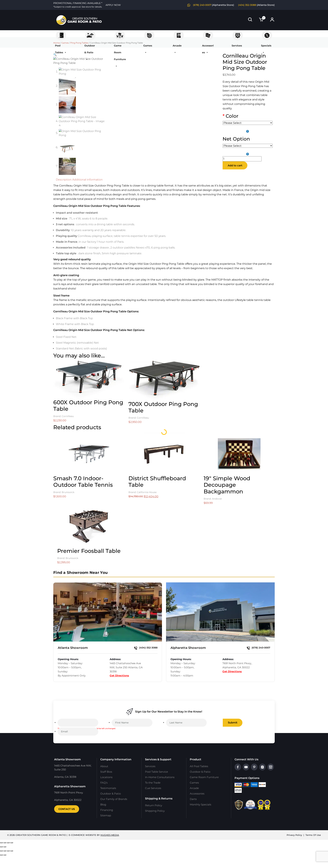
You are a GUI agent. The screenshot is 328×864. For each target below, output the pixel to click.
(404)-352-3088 (148, 647)
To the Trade (152, 782)
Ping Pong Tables (79, 43)
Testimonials (108, 788)
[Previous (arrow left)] (1, 846)
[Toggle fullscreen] (4, 842)
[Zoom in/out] (1, 842)
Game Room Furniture (120, 33)
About (104, 766)
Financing (106, 810)
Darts (193, 799)
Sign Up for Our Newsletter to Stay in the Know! (168, 711)
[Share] (8, 842)
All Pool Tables (199, 766)
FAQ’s (103, 782)
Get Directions (119, 675)
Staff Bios (106, 771)
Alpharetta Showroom (188, 648)
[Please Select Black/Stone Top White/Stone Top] (248, 127)
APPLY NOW (113, 4)
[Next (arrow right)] (4, 846)
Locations (106, 777)
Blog (103, 804)
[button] (55, 54)
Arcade (178, 33)
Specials (267, 33)
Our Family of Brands (113, 799)
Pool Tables (61, 33)
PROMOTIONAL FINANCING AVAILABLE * (77, 5)
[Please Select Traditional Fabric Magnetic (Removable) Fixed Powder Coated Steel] (248, 149)
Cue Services (153, 788)
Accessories (208, 33)
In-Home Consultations (159, 777)
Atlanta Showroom (73, 648)
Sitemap (105, 815)
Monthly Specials (200, 804)
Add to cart (235, 165)
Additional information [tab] (87, 179)
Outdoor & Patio (90, 33)
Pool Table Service (156, 771)
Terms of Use (313, 835)
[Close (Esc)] (11, 842)
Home (56, 43)
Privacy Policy (294, 835)
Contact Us (66, 809)
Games (149, 33)
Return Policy (153, 805)
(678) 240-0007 (202, 4)
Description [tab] (64, 179)
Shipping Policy (155, 810)
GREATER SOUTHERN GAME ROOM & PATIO (41, 835)
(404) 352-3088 (247, 4)
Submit (232, 722)
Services (237, 33)
